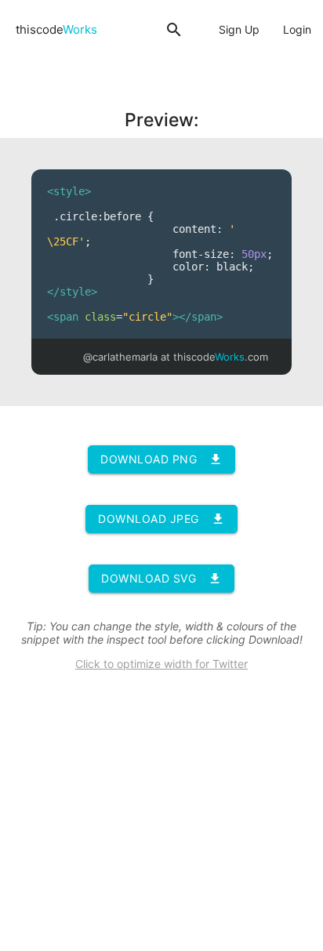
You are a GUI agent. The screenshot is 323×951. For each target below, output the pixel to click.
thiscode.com (220, 356)
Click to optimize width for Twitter (161, 663)
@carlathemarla (120, 356)
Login (297, 29)
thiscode (56, 29)
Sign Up (239, 29)
